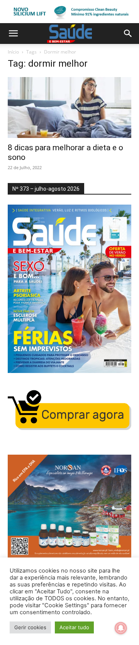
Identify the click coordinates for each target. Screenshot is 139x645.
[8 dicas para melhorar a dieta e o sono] (69, 107)
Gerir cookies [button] (30, 627)
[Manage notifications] (121, 628)
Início (13, 52)
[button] (13, 33)
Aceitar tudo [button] (74, 627)
